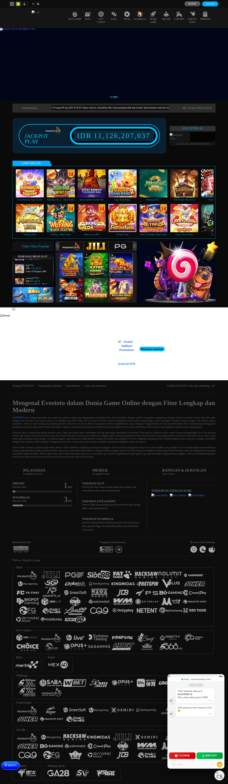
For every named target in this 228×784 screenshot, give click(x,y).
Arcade (166, 19)
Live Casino (101, 20)
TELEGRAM (184, 755)
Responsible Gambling (50, 386)
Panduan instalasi (152, 349)
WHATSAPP (211, 755)
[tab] (71, 246)
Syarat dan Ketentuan (95, 386)
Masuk (192, 4)
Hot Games (75, 19)
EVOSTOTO (18, 417)
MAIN (32, 183)
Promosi (205, 19)
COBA (73, 261)
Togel (127, 19)
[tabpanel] (114, 64)
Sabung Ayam (192, 20)
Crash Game (153, 20)
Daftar (210, 4)
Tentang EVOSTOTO (23, 386)
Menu (12, 765)
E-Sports (179, 19)
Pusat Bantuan (73, 386)
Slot (87, 19)
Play (32, 141)
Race (114, 19)
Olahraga (140, 19)
